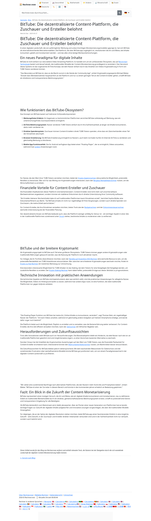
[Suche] (119, 12)
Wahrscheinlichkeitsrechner (79, 344)
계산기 (25, 509)
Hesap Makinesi (87, 504)
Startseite (23, 20)
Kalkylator (39, 506)
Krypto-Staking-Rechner (58, 270)
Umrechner (68, 495)
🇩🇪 (44, 7)
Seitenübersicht (56, 495)
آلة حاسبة (86, 506)
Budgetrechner (90, 207)
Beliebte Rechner (41, 495)
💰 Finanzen (44, 3)
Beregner (48, 501)
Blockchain (123, 62)
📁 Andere (87, 3)
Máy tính (59, 506)
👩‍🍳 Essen (114, 3)
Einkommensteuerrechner (113, 207)
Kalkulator (101, 504)
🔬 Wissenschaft (101, 3)
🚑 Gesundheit (58, 3)
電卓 (129, 506)
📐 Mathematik (73, 3)
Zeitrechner (71, 327)
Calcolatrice (60, 501)
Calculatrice (72, 504)
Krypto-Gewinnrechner (87, 178)
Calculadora (73, 501)
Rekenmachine (73, 506)
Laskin (49, 506)
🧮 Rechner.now (28, 4)
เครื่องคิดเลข (98, 506)
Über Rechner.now (26, 495)
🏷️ (54, 7)
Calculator (104, 501)
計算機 (109, 506)
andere (37, 147)
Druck (61, 216)
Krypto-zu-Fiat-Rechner (29, 264)
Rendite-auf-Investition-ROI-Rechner (83, 259)
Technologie (25, 64)
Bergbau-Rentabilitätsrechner (105, 180)
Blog (29, 20)
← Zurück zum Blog (27, 458)
